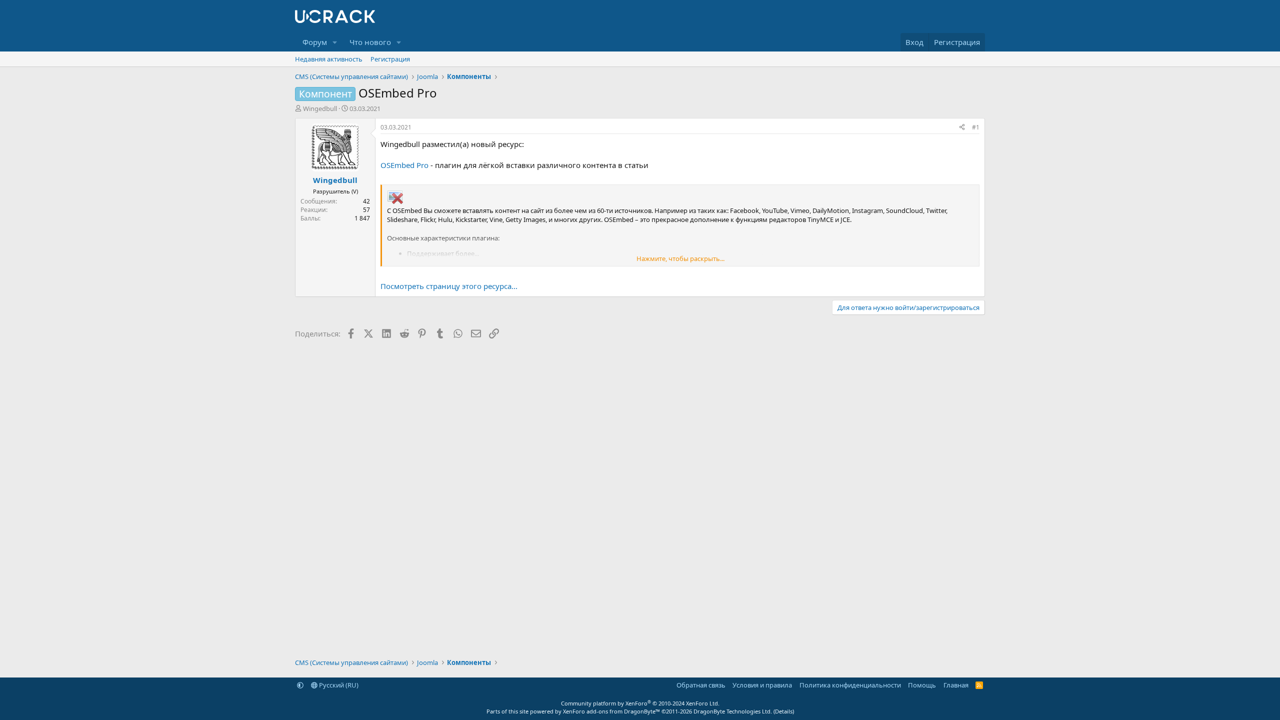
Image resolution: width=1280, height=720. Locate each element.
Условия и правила (762, 685)
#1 (976, 127)
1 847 (362, 218)
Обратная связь (701, 685)
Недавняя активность (328, 59)
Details (783, 711)
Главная (956, 685)
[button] (335, 42)
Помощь (922, 685)
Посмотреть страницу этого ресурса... (449, 286)
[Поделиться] (962, 128)
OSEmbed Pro (404, 165)
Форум (314, 42)
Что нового (370, 42)
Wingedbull (320, 108)
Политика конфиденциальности (850, 685)
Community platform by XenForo (640, 703)
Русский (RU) (338, 685)
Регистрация (390, 59)
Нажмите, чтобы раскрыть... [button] (680, 258)
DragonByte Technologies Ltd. (733, 711)
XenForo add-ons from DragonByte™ (611, 711)
